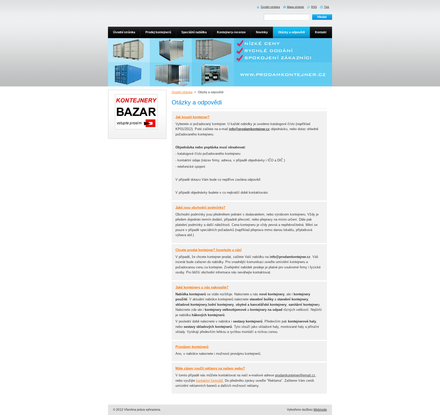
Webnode (320, 409)
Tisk (326, 6)
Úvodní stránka (182, 92)
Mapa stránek (295, 6)
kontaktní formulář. (210, 380)
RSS (314, 6)
